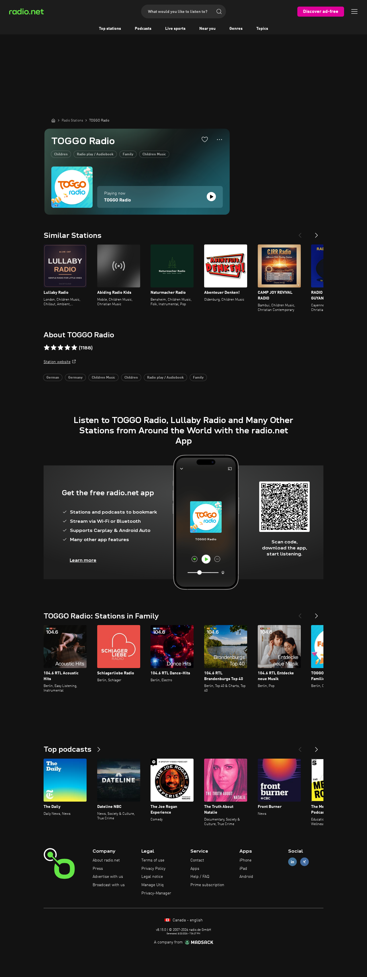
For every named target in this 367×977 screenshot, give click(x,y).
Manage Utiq (152, 885)
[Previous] (300, 233)
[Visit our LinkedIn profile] (292, 862)
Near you (207, 29)
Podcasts (143, 29)
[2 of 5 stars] (53, 347)
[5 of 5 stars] (74, 347)
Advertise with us (108, 877)
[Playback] (211, 196)
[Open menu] (354, 11)
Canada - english (187, 920)
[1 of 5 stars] (46, 347)
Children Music (154, 154)
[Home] (53, 120)
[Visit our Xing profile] (304, 862)
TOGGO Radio (117, 200)
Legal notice (152, 877)
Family (128, 154)
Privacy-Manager (156, 893)
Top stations (110, 29)
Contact (197, 860)
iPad (243, 869)
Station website (57, 362)
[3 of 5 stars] (60, 347)
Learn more (83, 560)
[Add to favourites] (204, 139)
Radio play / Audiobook (95, 154)
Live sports (175, 29)
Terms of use (152, 860)
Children (61, 154)
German (52, 377)
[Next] (316, 233)
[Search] (219, 11)
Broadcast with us (109, 885)
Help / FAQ (199, 877)
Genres (236, 29)
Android (246, 877)
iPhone (245, 860)
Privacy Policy (153, 869)
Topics (262, 29)
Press (98, 869)
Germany (75, 377)
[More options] (219, 139)
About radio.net (106, 860)
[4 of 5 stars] (67, 347)
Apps (194, 869)
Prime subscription (207, 885)
